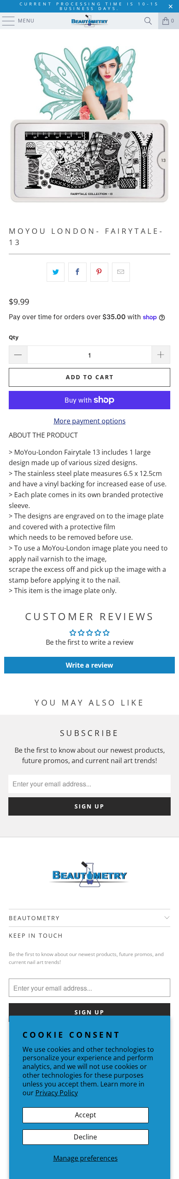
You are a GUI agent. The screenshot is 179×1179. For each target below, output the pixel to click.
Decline (85, 1136)
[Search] (148, 21)
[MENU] (4, 21)
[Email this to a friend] (121, 272)
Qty (13, 337)
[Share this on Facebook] (77, 272)
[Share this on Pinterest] (99, 272)
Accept (85, 1114)
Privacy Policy (56, 1092)
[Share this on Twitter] (56, 272)
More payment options (90, 421)
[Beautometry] (89, 21)
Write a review (89, 665)
